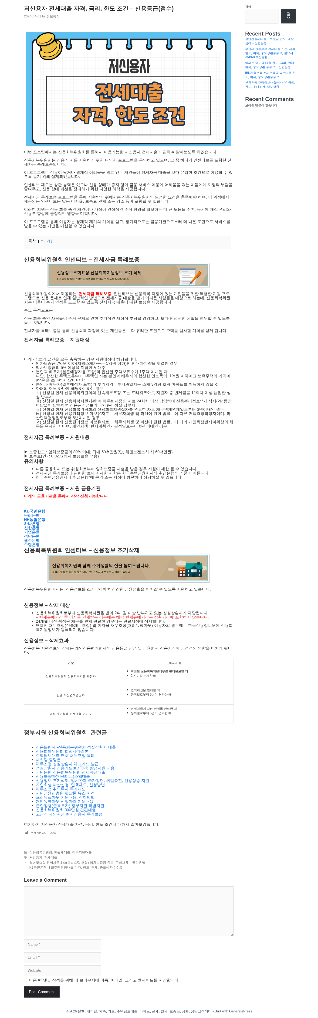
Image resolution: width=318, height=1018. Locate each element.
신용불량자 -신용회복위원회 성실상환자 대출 (76, 747)
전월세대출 (62, 852)
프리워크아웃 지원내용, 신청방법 (65, 797)
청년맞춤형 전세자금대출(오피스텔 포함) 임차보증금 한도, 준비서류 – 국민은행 (87, 862)
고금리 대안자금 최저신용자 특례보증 (69, 814)
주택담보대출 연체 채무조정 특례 (65, 755)
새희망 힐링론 (49, 760)
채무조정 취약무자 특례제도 (61, 789)
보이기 (45, 241)
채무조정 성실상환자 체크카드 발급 (67, 764)
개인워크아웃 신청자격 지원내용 (65, 801)
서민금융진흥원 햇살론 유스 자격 (65, 793)
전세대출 (50, 857)
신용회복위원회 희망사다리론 (62, 751)
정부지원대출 (82, 852)
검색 (248, 6)
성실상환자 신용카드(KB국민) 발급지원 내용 (75, 768)
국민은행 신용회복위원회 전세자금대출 (70, 772)
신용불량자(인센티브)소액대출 (63, 776)
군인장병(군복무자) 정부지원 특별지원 (70, 806)
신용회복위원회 (40, 852)
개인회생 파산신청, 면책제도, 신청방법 (70, 785)
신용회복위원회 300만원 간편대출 (66, 810)
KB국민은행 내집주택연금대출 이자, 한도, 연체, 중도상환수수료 (75, 867)
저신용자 (35, 857)
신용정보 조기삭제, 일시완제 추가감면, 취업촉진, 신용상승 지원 (92, 780)
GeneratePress (240, 1011)
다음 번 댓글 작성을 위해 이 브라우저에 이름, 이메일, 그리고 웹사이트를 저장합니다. (104, 980)
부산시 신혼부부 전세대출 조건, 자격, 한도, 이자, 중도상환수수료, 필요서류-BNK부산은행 (270, 53)
